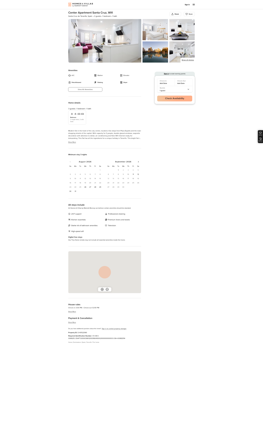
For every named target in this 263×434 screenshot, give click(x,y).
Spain (83, 342)
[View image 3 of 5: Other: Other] (182, 29)
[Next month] (138, 161)
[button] (85, 187)
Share (177, 14)
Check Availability (174, 98)
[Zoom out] (107, 289)
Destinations (77, 342)
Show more (72, 142)
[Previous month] (70, 161)
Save (191, 14)
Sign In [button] (187, 5)
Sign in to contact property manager (114, 328)
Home (70, 342)
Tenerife (89, 342)
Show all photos (188, 60)
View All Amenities (85, 89)
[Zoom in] (102, 289)
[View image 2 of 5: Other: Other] (155, 29)
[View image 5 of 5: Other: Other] (182, 52)
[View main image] (104, 41)
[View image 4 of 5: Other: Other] (155, 52)
